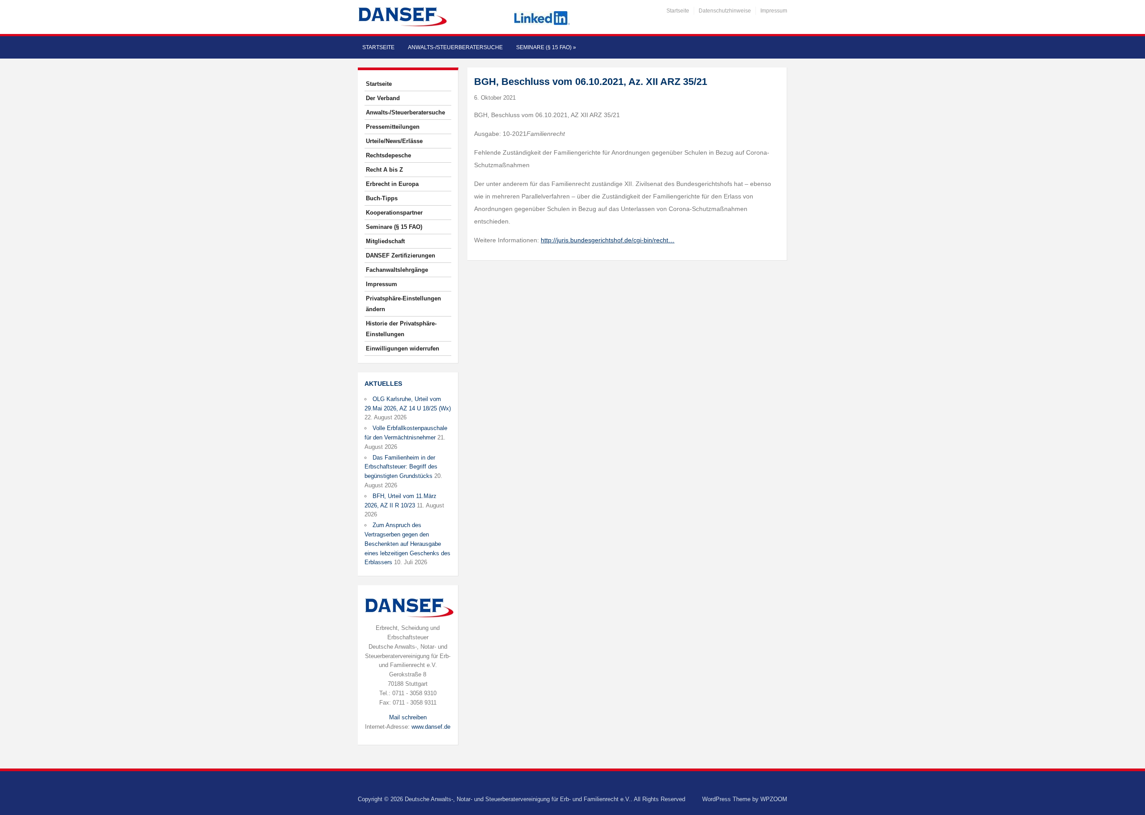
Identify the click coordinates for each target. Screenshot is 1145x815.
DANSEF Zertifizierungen (400, 255)
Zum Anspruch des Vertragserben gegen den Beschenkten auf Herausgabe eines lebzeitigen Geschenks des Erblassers (407, 544)
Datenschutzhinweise (725, 11)
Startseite (677, 11)
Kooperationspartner (394, 212)
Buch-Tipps (382, 198)
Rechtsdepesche (388, 155)
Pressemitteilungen (393, 126)
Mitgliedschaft (385, 241)
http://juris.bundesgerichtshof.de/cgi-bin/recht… (607, 240)
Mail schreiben (408, 717)
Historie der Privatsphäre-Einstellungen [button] (401, 329)
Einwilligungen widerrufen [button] (402, 348)
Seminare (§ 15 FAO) (546, 47)
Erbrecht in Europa (392, 184)
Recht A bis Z (384, 169)
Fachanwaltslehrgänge (397, 269)
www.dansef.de (430, 726)
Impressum (773, 11)
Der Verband (383, 98)
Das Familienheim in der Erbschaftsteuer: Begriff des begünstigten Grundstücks (401, 467)
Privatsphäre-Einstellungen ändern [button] (403, 303)
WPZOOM (773, 799)
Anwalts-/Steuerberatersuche (455, 47)
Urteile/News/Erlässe (394, 141)
